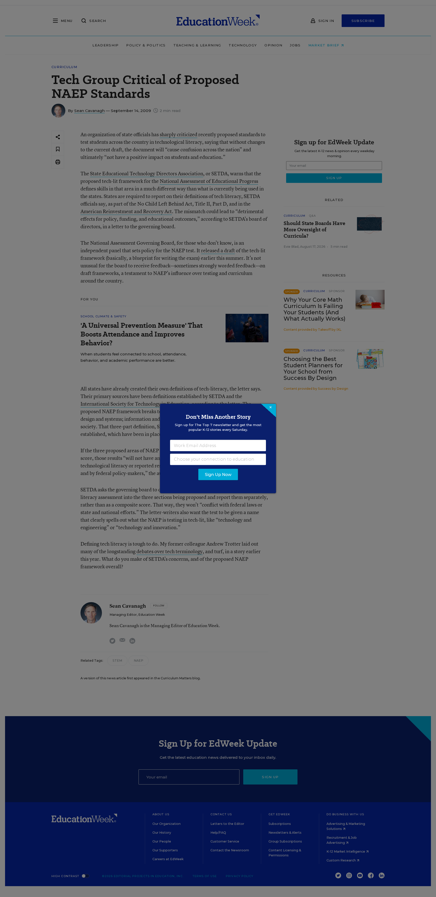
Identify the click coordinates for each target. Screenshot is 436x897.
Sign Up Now (218, 474)
